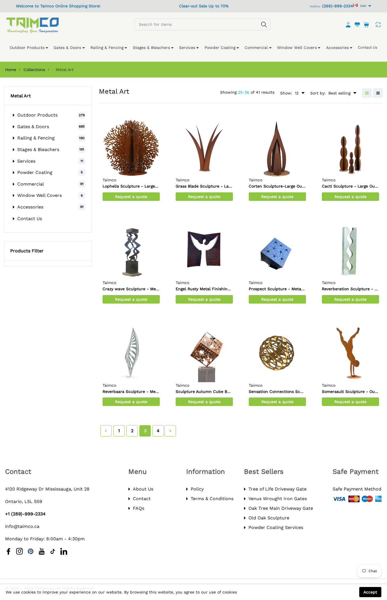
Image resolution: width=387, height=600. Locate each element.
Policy (197, 489)
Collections (34, 69)
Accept (370, 592)
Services (26, 161)
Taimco (109, 180)
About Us (143, 489)
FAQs (138, 508)
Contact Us (29, 218)
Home (10, 69)
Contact (142, 498)
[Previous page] (106, 430)
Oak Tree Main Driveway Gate (280, 508)
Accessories (30, 207)
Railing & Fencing (36, 138)
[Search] (264, 24)
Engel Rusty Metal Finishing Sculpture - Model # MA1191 (230, 289)
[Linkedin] (63, 551)
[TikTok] (52, 551)
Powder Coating (34, 172)
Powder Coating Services (275, 527)
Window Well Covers (39, 195)
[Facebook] (8, 551)
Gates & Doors (33, 126)
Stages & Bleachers (38, 149)
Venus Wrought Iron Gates (277, 498)
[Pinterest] (30, 551)
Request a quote (131, 196)
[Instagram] (19, 551)
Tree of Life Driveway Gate (277, 489)
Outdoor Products (37, 115)
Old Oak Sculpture (268, 518)
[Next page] (170, 430)
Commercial (30, 184)
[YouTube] (41, 551)
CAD (362, 5)
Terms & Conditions (212, 498)
